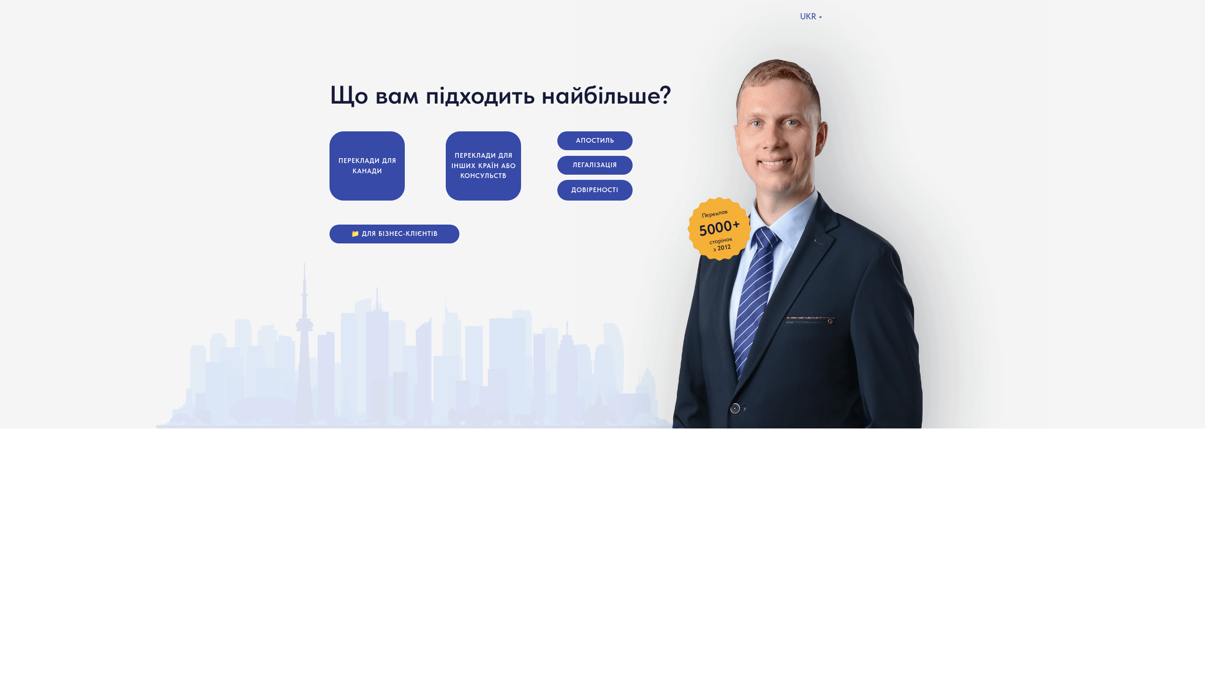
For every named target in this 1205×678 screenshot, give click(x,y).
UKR (808, 16)
